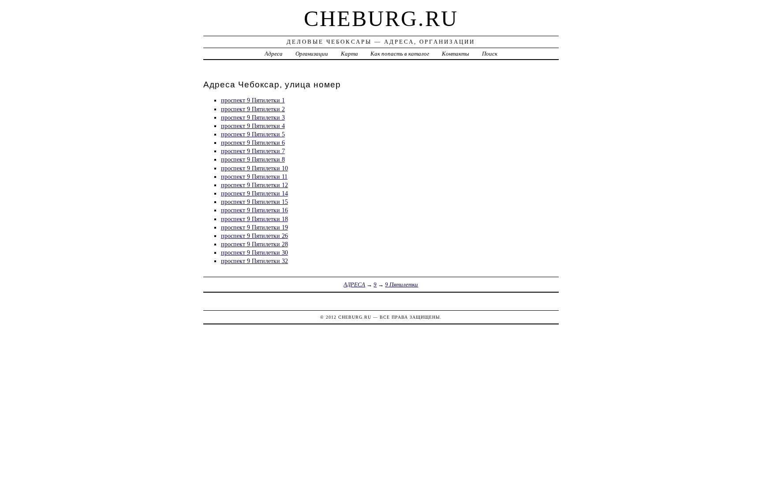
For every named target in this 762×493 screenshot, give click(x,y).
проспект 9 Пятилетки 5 (253, 134)
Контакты (455, 53)
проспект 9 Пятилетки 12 (254, 184)
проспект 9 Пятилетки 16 (254, 210)
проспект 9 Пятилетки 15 (254, 201)
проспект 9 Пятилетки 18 (254, 218)
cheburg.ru (381, 18)
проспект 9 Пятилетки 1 (253, 100)
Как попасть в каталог (399, 53)
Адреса (274, 53)
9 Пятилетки (401, 284)
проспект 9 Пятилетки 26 (254, 235)
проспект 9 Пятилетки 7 (253, 150)
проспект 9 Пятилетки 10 (254, 168)
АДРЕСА (354, 284)
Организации (311, 53)
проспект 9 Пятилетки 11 (254, 176)
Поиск (489, 53)
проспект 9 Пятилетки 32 (254, 260)
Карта (349, 53)
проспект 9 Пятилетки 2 (253, 109)
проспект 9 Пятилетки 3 (253, 117)
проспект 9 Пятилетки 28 (254, 244)
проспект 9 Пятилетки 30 (254, 252)
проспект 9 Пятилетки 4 (253, 125)
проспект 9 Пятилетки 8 (253, 159)
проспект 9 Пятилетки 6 (253, 142)
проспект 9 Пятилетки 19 (254, 227)
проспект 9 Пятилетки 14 (254, 193)
